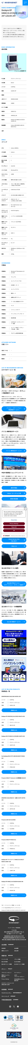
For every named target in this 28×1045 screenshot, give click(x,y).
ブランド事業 (17, 959)
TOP (2, 905)
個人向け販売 (5, 961)
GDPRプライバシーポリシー (19, 975)
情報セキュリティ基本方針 (6, 975)
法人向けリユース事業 (19, 964)
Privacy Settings (5, 979)
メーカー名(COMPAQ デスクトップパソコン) (11, 907)
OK (14, 530)
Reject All (14, 527)
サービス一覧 (5, 959)
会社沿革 (16, 950)
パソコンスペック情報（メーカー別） (13, 905)
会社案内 (4, 948)
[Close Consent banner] (25, 508)
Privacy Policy (14, 519)
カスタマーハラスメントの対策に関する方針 (8, 983)
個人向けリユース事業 (7, 964)
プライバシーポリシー (7, 972)
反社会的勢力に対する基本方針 (19, 979)
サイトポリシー (17, 972)
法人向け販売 (17, 961)
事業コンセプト (5, 950)
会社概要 (16, 948)
